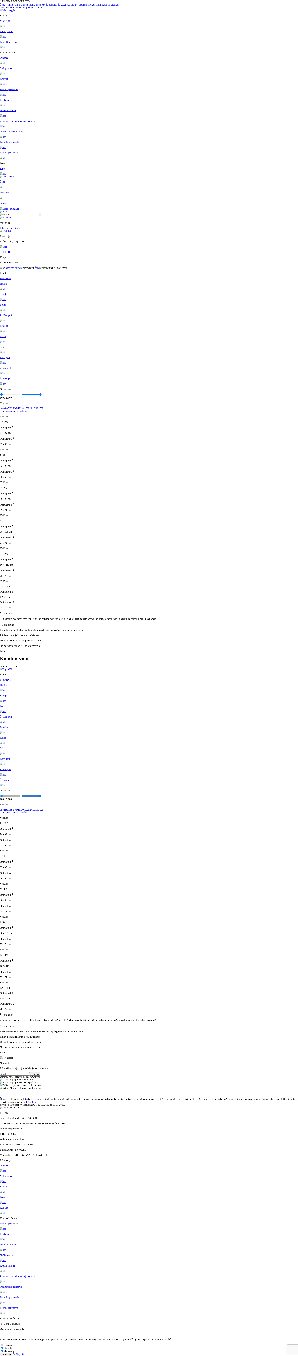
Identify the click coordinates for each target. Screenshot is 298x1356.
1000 (2, 397)
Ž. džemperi (39, 4)
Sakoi (30, 4)
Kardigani (114, 4)
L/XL (23, 408)
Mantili (97, 4)
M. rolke (37, 7)
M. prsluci (28, 7)
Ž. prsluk (72, 4)
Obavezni (8, 1345)
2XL (31, 408)
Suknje (16, 4)
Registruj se (15, 228)
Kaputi (105, 4)
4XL (41, 408)
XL (27, 408)
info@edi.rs (30, 1102)
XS (9, 408)
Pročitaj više (19, 1354)
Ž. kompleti (51, 4)
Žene (2, 4)
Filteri (12, 669)
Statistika (8, 1348)
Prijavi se (4, 228)
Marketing (9, 1351)
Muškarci (4, 7)
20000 (9, 397)
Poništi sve (5, 278)
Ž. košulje (63, 4)
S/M (15, 408)
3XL (36, 408)
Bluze (24, 4)
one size (4, 408)
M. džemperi (16, 7)
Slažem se (6, 1354)
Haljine (9, 4)
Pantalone (82, 4)
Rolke (91, 4)
